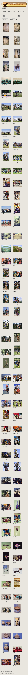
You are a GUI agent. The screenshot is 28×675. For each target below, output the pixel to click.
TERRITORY (10, 11)
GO (18, 15)
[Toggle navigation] (4, 8)
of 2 (16, 19)
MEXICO (19, 11)
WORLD (14, 11)
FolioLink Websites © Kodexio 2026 (7, 673)
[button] (4, 15)
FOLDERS (4, 11)
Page (11, 19)
